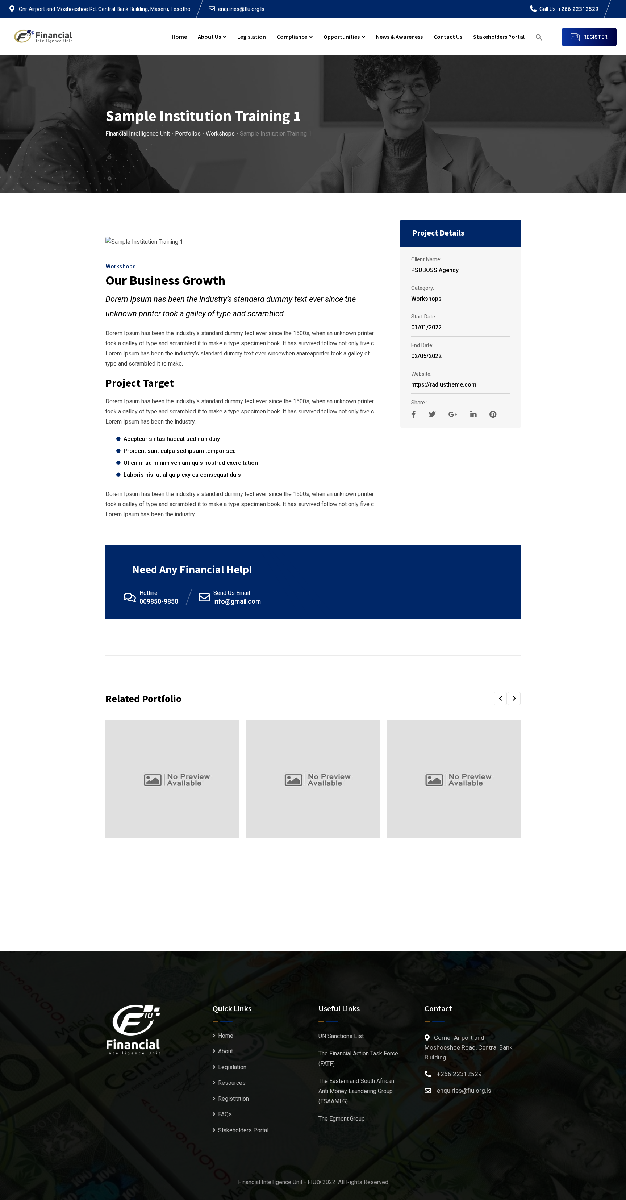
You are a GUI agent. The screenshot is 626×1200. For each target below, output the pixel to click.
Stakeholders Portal (499, 36)
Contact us (448, 36)
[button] (539, 36)
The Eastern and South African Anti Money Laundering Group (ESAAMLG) (356, 1091)
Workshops (120, 266)
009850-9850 (158, 601)
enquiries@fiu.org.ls (241, 9)
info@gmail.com (237, 601)
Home (179, 36)
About (225, 1051)
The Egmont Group (341, 1118)
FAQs (225, 1114)
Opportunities (342, 36)
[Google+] (453, 414)
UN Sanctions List (341, 1036)
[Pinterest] (492, 414)
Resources (232, 1082)
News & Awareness (399, 36)
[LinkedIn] (474, 414)
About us (209, 36)
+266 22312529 (578, 9)
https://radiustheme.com (443, 384)
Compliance (292, 36)
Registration (233, 1098)
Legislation (251, 36)
